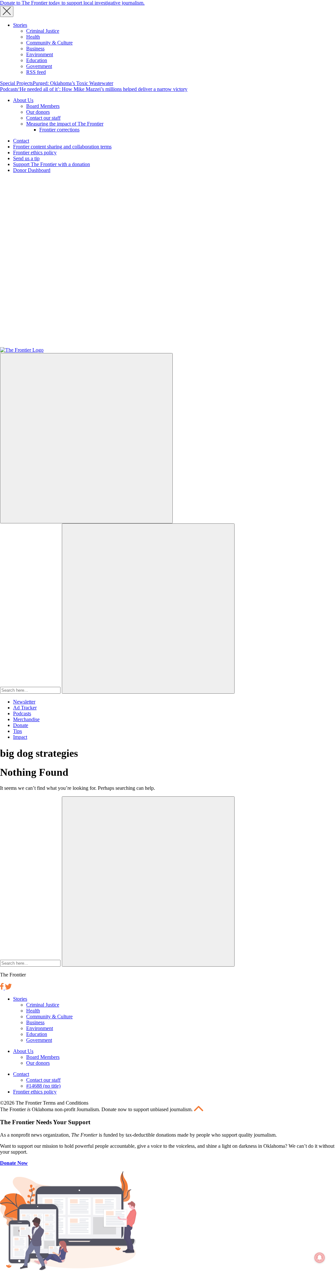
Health (33, 37)
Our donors (38, 112)
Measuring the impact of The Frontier (64, 124)
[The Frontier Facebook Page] (2, 988)
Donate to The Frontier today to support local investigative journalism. (72, 3)
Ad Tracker (25, 707)
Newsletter (24, 701)
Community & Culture (49, 42)
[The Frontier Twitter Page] (8, 988)
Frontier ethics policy (35, 152)
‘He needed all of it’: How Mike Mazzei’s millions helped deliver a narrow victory (102, 89)
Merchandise (26, 719)
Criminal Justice (42, 31)
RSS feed (36, 72)
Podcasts (9, 89)
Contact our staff (43, 118)
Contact (21, 141)
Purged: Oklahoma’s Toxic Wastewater (73, 83)
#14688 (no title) (43, 1086)
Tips (17, 731)
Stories (20, 25)
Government (39, 66)
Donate (20, 725)
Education (36, 60)
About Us (23, 100)
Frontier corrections (59, 129)
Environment (39, 54)
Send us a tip (26, 158)
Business (35, 48)
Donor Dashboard (31, 170)
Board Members (43, 106)
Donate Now (14, 1163)
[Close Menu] (6, 11)
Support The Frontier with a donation (51, 164)
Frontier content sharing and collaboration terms (62, 146)
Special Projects (16, 83)
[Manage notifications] (319, 1257)
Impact (20, 737)
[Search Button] (148, 608)
